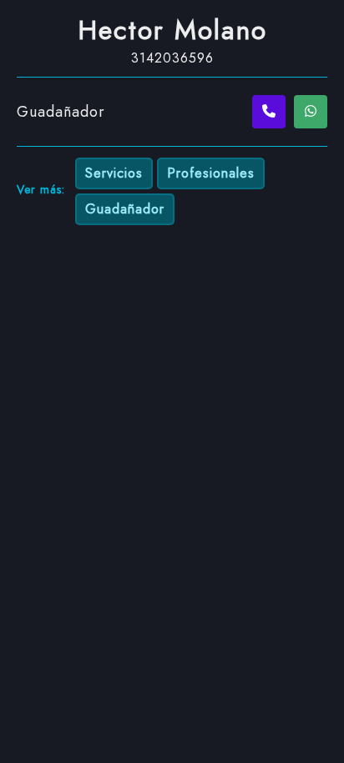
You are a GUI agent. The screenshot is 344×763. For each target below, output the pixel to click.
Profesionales (211, 173)
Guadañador (124, 208)
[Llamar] (269, 111)
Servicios (114, 173)
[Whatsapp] (310, 111)
